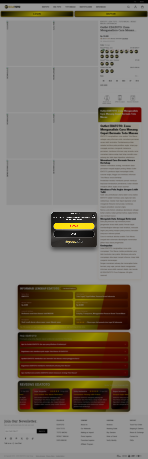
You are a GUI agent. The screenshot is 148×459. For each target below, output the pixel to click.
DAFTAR (74, 226)
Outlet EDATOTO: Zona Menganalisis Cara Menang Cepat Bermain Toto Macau (74, 218)
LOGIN (74, 234)
